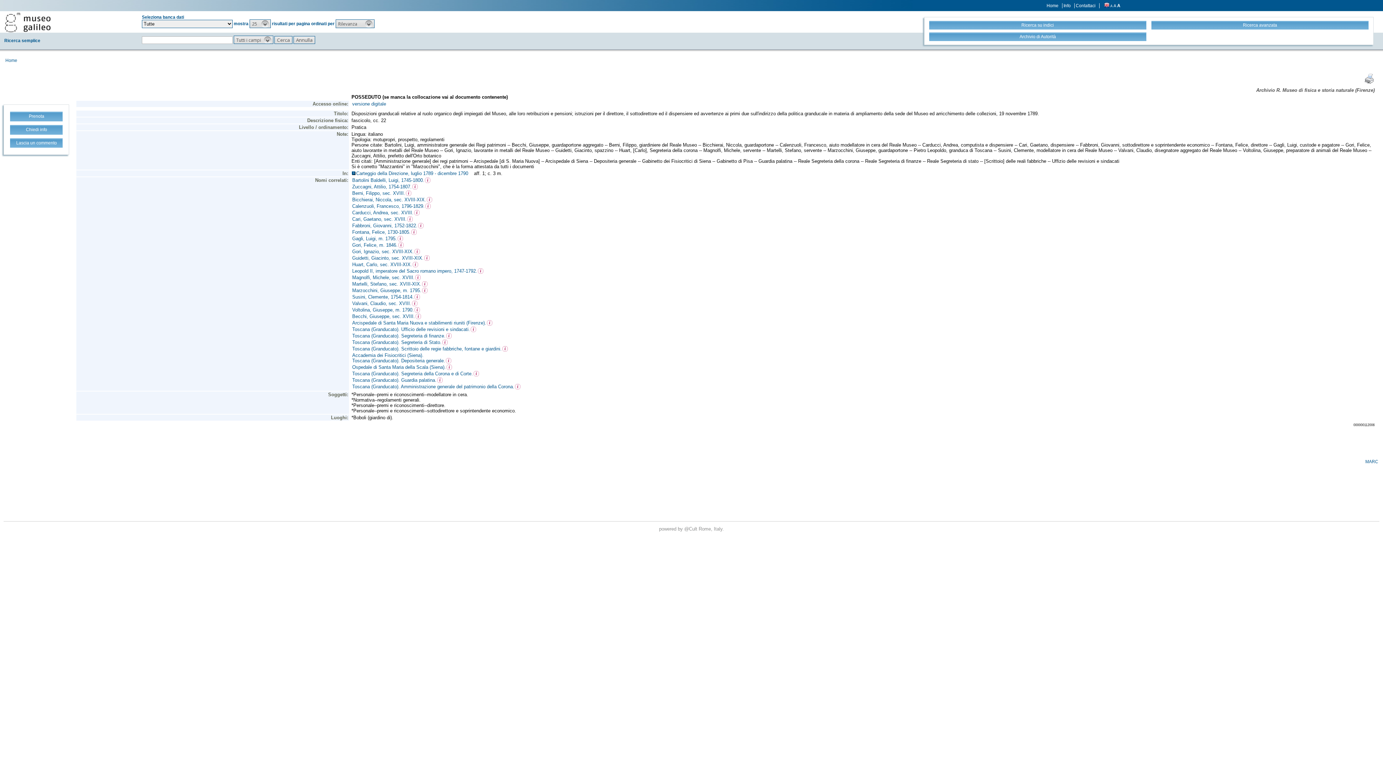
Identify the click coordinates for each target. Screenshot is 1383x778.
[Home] (27, 22)
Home (1052, 5)
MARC (1371, 461)
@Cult (691, 529)
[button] (260, 23)
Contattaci (1086, 5)
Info (1067, 5)
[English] (1106, 5)
